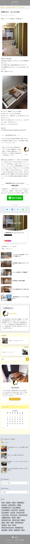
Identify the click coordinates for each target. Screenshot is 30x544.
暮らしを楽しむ (19, 522)
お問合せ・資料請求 (19, 540)
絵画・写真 (4, 530)
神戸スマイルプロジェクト (8, 527)
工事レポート (9, 248)
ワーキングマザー (23, 515)
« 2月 (3, 427)
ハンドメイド (5, 515)
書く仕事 (4, 525)
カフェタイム (14, 510)
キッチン (21, 510)
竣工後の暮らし (19, 527)
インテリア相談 (5, 510)
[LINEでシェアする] (23, 209)
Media (8, 502)
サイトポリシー (9, 540)
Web (13, 502)
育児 (10, 530)
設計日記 (17, 530)
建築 (23, 520)
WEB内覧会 (20, 502)
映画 (12, 522)
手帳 (3, 522)
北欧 (13, 517)
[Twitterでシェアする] (7, 209)
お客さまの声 (12, 505)
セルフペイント (20, 512)
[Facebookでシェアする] (12, 209)
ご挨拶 (19, 505)
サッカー (12, 512)
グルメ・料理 (5, 512)
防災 (22, 530)
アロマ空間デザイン (6, 507)
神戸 (14, 525)
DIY (3, 502)
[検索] (27, 359)
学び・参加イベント (6, 520)
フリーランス (13, 515)
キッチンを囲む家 (12, 246)
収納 (18, 517)
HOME (16, 537)
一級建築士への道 (6, 517)
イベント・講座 (16, 507)
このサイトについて (14, 399)
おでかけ (4, 505)
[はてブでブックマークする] (17, 209)
